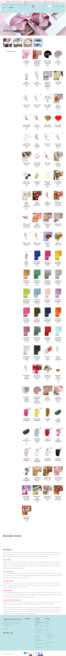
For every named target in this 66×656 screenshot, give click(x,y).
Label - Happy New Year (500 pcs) (26, 126)
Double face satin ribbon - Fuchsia (47, 263)
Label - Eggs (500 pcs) (58, 83)
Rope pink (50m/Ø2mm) (26, 459)
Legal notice (48, 640)
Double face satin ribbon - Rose (47, 301)
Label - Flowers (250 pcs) (58, 62)
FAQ (46, 627)
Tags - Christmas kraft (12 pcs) (37, 204)
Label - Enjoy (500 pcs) (26, 105)
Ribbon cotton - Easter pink (37, 243)
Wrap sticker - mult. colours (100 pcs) (26, 498)
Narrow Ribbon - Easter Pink (48, 398)
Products (5, 4)
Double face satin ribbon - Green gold (47, 282)
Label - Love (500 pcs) (48, 144)
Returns (47, 623)
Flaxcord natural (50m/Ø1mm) (37, 479)
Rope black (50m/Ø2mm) (58, 459)
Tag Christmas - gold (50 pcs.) (37, 183)
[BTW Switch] (50, 6)
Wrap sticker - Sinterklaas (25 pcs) (26, 518)
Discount (19, 4)
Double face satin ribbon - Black (37, 358)
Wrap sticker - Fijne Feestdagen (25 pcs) (37, 499)
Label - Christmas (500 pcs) (37, 145)
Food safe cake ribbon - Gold (47, 478)
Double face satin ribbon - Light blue (37, 301)
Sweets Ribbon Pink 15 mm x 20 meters (58, 399)
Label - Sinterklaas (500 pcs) (58, 164)
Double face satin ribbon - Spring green (26, 301)
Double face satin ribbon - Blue (37, 263)
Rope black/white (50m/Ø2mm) (26, 479)
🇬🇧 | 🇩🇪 (10, 7)
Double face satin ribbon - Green (37, 282)
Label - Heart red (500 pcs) (58, 125)
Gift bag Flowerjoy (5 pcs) (26, 62)
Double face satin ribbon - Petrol (37, 339)
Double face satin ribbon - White (26, 358)
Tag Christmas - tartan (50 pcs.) (58, 183)
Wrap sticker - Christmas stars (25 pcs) (58, 498)
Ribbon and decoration (13, 27)
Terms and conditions (50, 642)
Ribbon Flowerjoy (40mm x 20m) (37, 225)
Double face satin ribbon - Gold (26, 282)
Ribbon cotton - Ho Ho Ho (58, 224)
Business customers (49, 633)
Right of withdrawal (49, 636)
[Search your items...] (57, 6)
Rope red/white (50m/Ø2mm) (58, 440)
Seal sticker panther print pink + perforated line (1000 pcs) (37, 399)
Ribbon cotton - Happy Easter (47, 225)
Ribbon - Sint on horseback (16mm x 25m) (26, 225)
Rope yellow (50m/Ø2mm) (37, 419)
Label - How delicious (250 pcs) (26, 183)
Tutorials (47, 644)
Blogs (25, 4)
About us (47, 629)
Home (4, 27)
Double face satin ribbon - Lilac (58, 301)
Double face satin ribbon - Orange (58, 320)
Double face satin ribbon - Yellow (58, 263)
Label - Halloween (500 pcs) (58, 106)
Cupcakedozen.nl (10, 654)
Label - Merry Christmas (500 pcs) (58, 145)
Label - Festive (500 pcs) (37, 105)
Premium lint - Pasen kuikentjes (26, 377)
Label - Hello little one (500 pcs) (26, 145)
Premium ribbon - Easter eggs (58, 358)
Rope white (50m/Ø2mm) (47, 459)
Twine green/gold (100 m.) (58, 420)
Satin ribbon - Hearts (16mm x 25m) (37, 377)
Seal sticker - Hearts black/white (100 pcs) (26, 399)
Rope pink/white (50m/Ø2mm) (37, 460)
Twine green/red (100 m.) (26, 440)
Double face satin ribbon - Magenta (26, 320)
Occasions (12, 4)
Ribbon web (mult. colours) (48, 244)
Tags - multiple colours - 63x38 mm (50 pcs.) (26, 205)
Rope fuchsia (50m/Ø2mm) (26, 419)
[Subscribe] (20, 628)
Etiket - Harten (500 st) (37, 126)
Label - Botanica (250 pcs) (26, 84)
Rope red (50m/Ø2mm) (47, 439)
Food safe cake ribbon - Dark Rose (58, 479)
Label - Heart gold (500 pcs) (47, 125)
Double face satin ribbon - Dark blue (47, 320)
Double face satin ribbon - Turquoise (58, 339)
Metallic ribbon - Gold (58, 243)
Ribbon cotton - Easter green (26, 243)
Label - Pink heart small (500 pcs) (37, 164)
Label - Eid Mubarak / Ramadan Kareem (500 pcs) (47, 85)
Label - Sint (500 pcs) (48, 163)
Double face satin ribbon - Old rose (26, 339)
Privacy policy (48, 638)
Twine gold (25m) (47, 419)
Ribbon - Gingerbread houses (47, 204)
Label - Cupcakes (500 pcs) (37, 84)
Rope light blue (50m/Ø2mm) (37, 440)
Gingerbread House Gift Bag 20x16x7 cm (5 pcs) (37, 63)
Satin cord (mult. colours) (47, 358)
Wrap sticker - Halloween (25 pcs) (47, 498)
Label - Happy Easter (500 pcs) (47, 106)
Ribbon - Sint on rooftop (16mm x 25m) (58, 204)
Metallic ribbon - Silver (26, 263)
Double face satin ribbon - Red (47, 339)
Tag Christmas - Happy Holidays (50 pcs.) (47, 184)
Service (5, 7)
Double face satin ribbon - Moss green (37, 320)
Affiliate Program (49, 646)
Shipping (47, 621)
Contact (47, 625)
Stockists (47, 631)
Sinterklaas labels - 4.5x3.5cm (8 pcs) (58, 378)
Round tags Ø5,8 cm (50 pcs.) (48, 377)
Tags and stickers (8, 581)
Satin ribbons (7, 559)
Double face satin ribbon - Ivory (58, 282)
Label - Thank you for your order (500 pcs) (47, 63)
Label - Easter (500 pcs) (26, 163)
